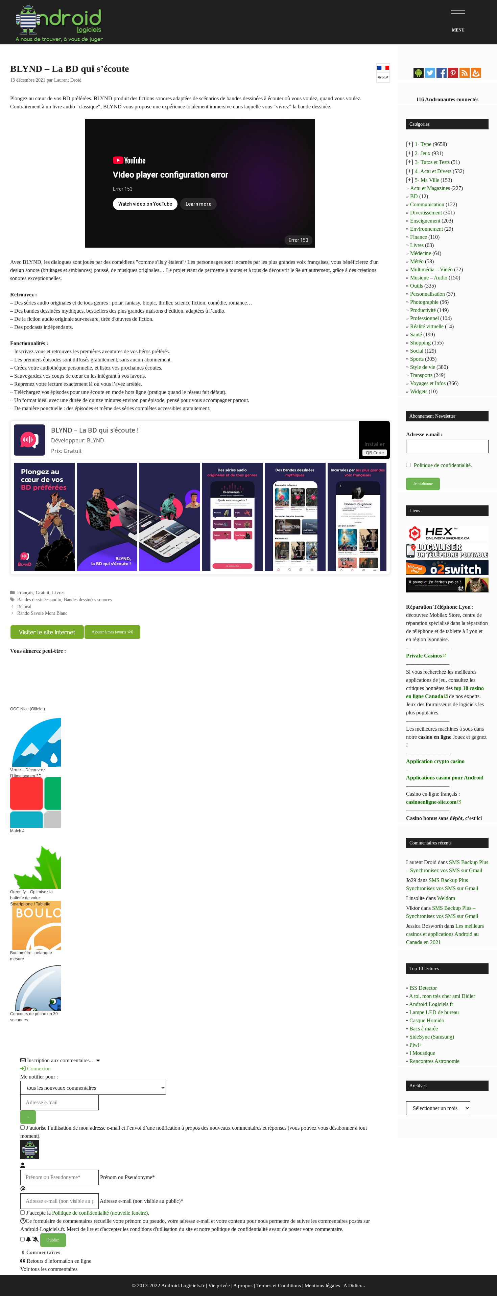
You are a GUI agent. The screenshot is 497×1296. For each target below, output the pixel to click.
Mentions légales (322, 1285)
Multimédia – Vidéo (431, 269)
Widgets (418, 391)
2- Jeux (422, 153)
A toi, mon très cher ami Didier (442, 996)
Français (25, 592)
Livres (58, 592)
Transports (421, 375)
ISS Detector (423, 988)
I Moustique (422, 1053)
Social (416, 351)
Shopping (420, 343)
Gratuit (42, 592)
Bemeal (24, 606)
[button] (458, 13)
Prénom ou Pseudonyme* (127, 1177)
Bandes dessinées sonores (88, 599)
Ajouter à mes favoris (112, 632)
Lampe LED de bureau (434, 1012)
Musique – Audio (428, 277)
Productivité (423, 310)
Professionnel (424, 318)
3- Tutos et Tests (432, 162)
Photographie (424, 302)
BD (414, 196)
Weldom (446, 898)
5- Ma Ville (427, 180)
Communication (427, 204)
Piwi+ (415, 1045)
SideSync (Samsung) (431, 1037)
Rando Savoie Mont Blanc (42, 613)
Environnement (426, 229)
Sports (417, 359)
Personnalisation (427, 294)
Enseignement (425, 221)
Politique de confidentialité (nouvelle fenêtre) (100, 1213)
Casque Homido (426, 1020)
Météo (417, 261)
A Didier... (354, 1285)
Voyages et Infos (428, 383)
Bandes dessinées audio (39, 599)
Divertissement (426, 212)
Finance (418, 237)
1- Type (423, 144)
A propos (243, 1285)
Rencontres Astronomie (434, 1061)
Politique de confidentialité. (443, 465)
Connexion (38, 1068)
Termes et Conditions (278, 1285)
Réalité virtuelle (427, 326)
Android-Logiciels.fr (431, 1004)
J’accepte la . (87, 1213)
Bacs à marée (423, 1028)
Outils (416, 286)
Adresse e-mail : (424, 434)
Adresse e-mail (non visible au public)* (141, 1201)
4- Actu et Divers (433, 171)
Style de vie (422, 367)
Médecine (420, 253)
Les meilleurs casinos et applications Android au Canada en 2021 (445, 934)
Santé (416, 334)
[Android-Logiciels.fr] (59, 21)
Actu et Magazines (430, 188)
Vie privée (219, 1285)
